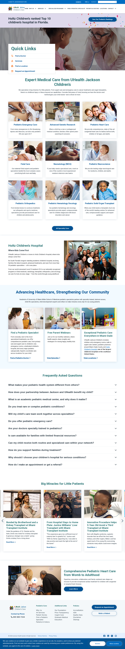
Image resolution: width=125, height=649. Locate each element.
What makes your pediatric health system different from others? (43, 385)
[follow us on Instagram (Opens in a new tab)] (116, 636)
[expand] (35, 8)
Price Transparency (62, 613)
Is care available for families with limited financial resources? (42, 435)
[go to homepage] (16, 8)
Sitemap (76, 620)
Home (26, 8)
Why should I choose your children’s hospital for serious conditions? (47, 457)
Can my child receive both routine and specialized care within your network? (51, 442)
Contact (111, 8)
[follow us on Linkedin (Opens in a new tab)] (108, 636)
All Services (40, 613)
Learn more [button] (35, 646)
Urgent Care (59, 615)
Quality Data (77, 615)
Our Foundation (60, 610)
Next (122, 520)
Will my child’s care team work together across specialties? (41, 414)
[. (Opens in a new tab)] (90, 260)
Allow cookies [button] (114, 643)
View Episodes (53, 358)
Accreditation (78, 610)
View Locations (90, 358)
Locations (103, 8)
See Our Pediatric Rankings (102, 19)
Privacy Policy (53, 636)
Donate (78, 2)
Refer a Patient (104, 613)
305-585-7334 (18, 617)
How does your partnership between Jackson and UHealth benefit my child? (50, 392)
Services (41, 8)
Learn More (73, 589)
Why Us (31, 8)
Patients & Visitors (92, 8)
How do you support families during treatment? (34, 450)
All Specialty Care (62, 228)
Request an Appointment (104, 607)
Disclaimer (77, 617)
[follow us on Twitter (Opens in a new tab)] (112, 636)
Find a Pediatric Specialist (76, 8)
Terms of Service (42, 636)
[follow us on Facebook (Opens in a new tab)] (104, 636)
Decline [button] (97, 643)
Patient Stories (41, 615)
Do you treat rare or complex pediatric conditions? (36, 406)
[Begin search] (115, 2)
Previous (2, 520)
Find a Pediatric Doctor (19, 358)
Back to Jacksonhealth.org (18, 2)
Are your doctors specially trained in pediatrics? (35, 428)
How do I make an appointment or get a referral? (35, 464)
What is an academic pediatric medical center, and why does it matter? (47, 399)
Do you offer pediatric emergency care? (30, 421)
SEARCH (93, 2)
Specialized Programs (56, 8)
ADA (74, 613)
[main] (62, 306)
